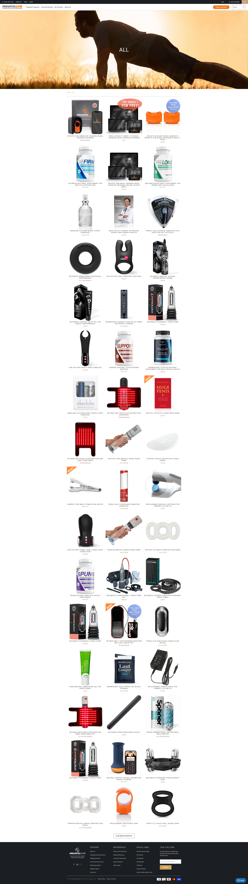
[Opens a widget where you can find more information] (240, 880)
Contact (19, 2)
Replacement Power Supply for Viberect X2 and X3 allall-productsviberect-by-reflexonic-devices (162, 670)
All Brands (139, 865)
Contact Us (93, 872)
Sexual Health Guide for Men (144, 872)
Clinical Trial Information (120, 851)
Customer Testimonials (119, 858)
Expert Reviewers (118, 862)
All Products (140, 855)
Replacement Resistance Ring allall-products (124, 806)
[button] (32, 7)
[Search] (243, 7)
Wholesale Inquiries (95, 865)
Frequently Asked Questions (97, 855)
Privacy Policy (101, 879)
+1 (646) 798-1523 (7, 2)
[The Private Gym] (12, 7)
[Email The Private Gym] (80, 864)
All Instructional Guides (143, 851)
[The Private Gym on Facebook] (74, 864)
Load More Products (124, 836)
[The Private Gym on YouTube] (77, 864)
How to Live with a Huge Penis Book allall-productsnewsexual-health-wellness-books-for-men (162, 396)
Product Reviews (141, 869)
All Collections (140, 862)
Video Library (116, 865)
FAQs (25, 2)
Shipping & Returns (95, 858)
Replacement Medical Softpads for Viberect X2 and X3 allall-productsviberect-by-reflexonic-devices (162, 488)
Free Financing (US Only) (97, 862)
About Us (92, 851)
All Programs (140, 858)
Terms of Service (111, 879)
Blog (31, 2)
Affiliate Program (94, 869)
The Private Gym (75, 879)
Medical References (118, 855)
